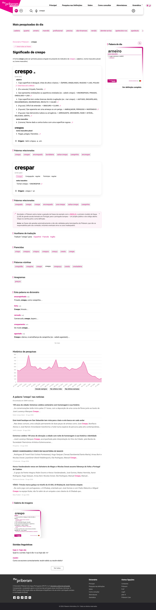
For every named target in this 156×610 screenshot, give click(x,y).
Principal (53, 5)
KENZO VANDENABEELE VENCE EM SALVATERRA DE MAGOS (38, 451)
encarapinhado (20, 297)
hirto (16, 306)
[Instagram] (18, 599)
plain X (124, 595)
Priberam (124, 586)
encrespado (38, 154)
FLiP (123, 589)
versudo (17, 315)
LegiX (123, 592)
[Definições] (133, 10)
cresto (63, 251)
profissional (58, 31)
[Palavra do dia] (140, 43)
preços (18, 281)
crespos (45, 251)
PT (16, 11)
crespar (27, 154)
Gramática (136, 5)
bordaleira (50, 154)
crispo (17, 251)
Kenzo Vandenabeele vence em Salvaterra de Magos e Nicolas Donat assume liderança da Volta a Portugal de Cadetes (56, 467)
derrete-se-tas (106, 31)
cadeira (17, 31)
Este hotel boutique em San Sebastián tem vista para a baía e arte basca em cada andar (49, 420)
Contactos (125, 584)
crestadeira (77, 266)
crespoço (57, 266)
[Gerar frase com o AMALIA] (45, 89)
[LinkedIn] (26, 599)
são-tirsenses (81, 31)
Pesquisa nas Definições (72, 5)
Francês (45, 237)
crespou (26, 251)
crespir (39, 266)
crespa (18, 154)
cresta (67, 266)
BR (21, 11)
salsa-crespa (62, 154)
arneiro (36, 31)
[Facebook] (14, 599)
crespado (19, 204)
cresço (54, 251)
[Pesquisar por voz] (36, 10)
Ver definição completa (131, 87)
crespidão (19, 266)
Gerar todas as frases (24, 46)
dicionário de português (60, 586)
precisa (69, 31)
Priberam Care (126, 597)
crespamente (19, 324)
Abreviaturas (121, 5)
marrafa (46, 31)
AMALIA (73, 214)
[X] (30, 599)
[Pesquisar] (31, 10)
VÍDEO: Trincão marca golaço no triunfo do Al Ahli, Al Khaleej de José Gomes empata (47, 485)
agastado (18, 334)
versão (94, 31)
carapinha (75, 154)
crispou (36, 251)
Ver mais (57, 343)
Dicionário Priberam (21, 42)
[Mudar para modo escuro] (148, 5)
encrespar (86, 154)
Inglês (52, 237)
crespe (71, 251)
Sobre (90, 5)
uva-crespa (60, 204)
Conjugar (19, 176)
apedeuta (135, 31)
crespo (28, 204)
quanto (26, 31)
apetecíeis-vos (121, 31)
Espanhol (37, 237)
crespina (29, 266)
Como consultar (104, 5)
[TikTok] (22, 599)
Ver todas (57, 568)
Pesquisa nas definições (96, 586)
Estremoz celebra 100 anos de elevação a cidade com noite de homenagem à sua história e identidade (55, 436)
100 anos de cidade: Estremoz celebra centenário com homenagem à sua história (46, 405)
